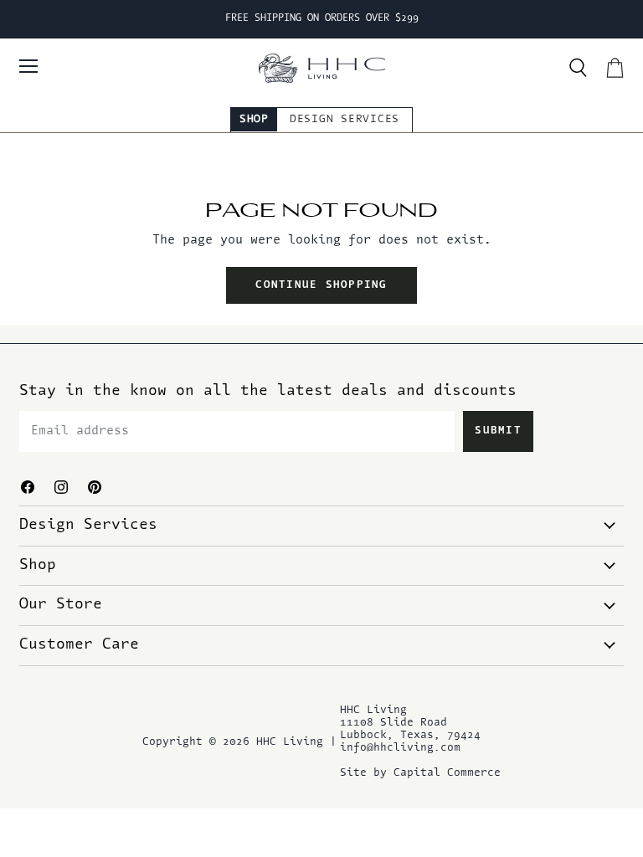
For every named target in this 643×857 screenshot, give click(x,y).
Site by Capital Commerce (420, 772)
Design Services (344, 119)
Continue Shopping (321, 285)
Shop (254, 119)
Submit (498, 431)
